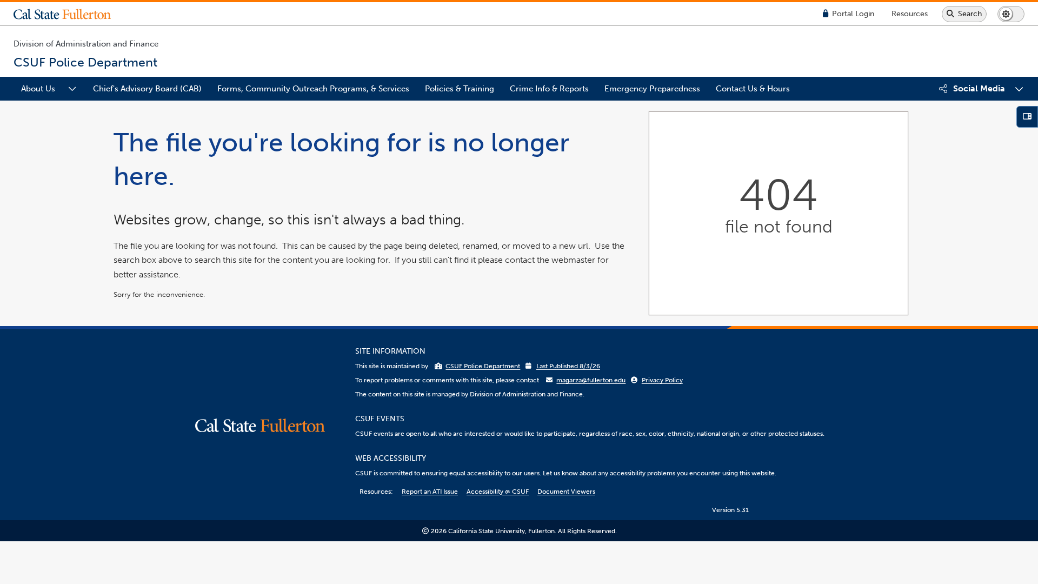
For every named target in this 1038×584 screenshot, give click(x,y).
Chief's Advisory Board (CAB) (147, 89)
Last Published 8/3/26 (568, 366)
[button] (70, 14)
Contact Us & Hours (753, 89)
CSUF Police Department (482, 366)
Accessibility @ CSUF (498, 491)
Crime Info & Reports (549, 89)
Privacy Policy (662, 380)
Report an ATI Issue (430, 491)
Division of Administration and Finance (86, 44)
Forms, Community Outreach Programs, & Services (313, 89)
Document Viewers (566, 491)
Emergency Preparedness (652, 89)
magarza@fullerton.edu (591, 380)
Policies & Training (459, 89)
